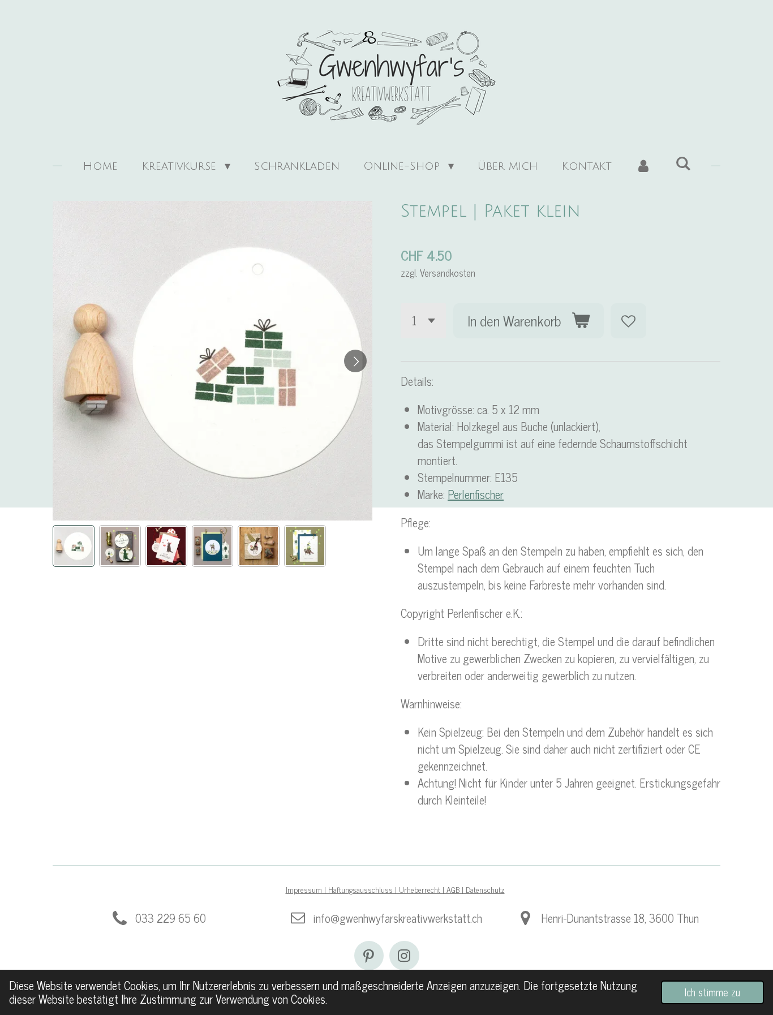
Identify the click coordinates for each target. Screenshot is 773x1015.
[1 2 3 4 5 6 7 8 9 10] (423, 321)
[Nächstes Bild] (355, 361)
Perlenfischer (476, 494)
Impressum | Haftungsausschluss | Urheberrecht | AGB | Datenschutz (395, 889)
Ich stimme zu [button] (712, 991)
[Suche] (683, 164)
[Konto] (643, 166)
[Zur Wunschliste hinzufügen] (628, 321)
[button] (74, 546)
